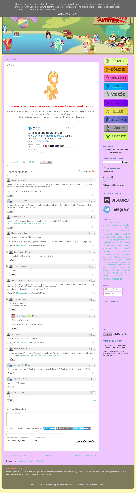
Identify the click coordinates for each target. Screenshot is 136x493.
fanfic (126, 233)
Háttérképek (125, 242)
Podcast (110, 265)
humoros (107, 248)
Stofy (105, 182)
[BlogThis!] (43, 162)
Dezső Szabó (18, 201)
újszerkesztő (117, 276)
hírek (16, 166)
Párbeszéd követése (94, 171)
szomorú (106, 273)
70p (29, 316)
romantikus (124, 267)
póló (115, 265)
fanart (117, 233)
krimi (104, 257)
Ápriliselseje (118, 222)
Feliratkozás (11, 441)
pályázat (115, 262)
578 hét (34, 316)
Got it (76, 14)
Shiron (20, 162)
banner (127, 223)
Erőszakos (125, 230)
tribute (127, 273)
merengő (117, 260)
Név (7, 432)
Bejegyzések (111, 289)
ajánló (105, 223)
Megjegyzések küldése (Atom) (30, 461)
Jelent (94, 195)
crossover (107, 228)
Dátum (18, 176)
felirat (112, 237)
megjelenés (107, 260)
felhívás (106, 237)
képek (106, 251)
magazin (126, 257)
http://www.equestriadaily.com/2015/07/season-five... (27, 223)
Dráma (126, 227)
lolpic (117, 257)
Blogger (103, 485)
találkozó (117, 273)
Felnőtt (119, 237)
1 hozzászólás (22, 342)
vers (128, 276)
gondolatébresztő (110, 242)
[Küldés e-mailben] (41, 162)
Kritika (110, 257)
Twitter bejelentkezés (78, 428)
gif (115, 240)
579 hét (23, 266)
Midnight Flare (109, 179)
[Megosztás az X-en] (46, 162)
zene (122, 279)
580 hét (22, 180)
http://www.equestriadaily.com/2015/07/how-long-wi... (40, 355)
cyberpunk (117, 228)
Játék (117, 248)
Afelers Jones (21, 316)
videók (107, 278)
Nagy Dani (17, 379)
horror (127, 246)
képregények (124, 251)
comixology (116, 225)
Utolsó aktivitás (37, 176)
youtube (115, 279)
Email (38, 432)
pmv (104, 265)
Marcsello (107, 187)
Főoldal (50, 455)
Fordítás (106, 239)
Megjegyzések (112, 294)
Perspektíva (125, 262)
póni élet (121, 265)
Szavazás (126, 270)
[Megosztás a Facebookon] (48, 162)
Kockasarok (107, 254)
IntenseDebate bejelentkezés (49, 428)
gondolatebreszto (123, 240)
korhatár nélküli (124, 254)
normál (127, 260)
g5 (112, 240)
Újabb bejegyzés (16, 455)
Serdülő (117, 270)
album (111, 223)
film (124, 237)
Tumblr (105, 276)
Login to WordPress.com (64, 428)
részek (112, 267)
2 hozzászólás (22, 246)
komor (115, 254)
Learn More (64, 14)
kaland (126, 248)
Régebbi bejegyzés (85, 455)
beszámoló (106, 225)
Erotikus (106, 231)
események (107, 234)
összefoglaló (107, 262)
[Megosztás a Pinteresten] (51, 162)
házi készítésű (109, 246)
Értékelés (25, 176)
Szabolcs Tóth (18, 365)
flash (128, 237)
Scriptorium (107, 270)
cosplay (126, 225)
